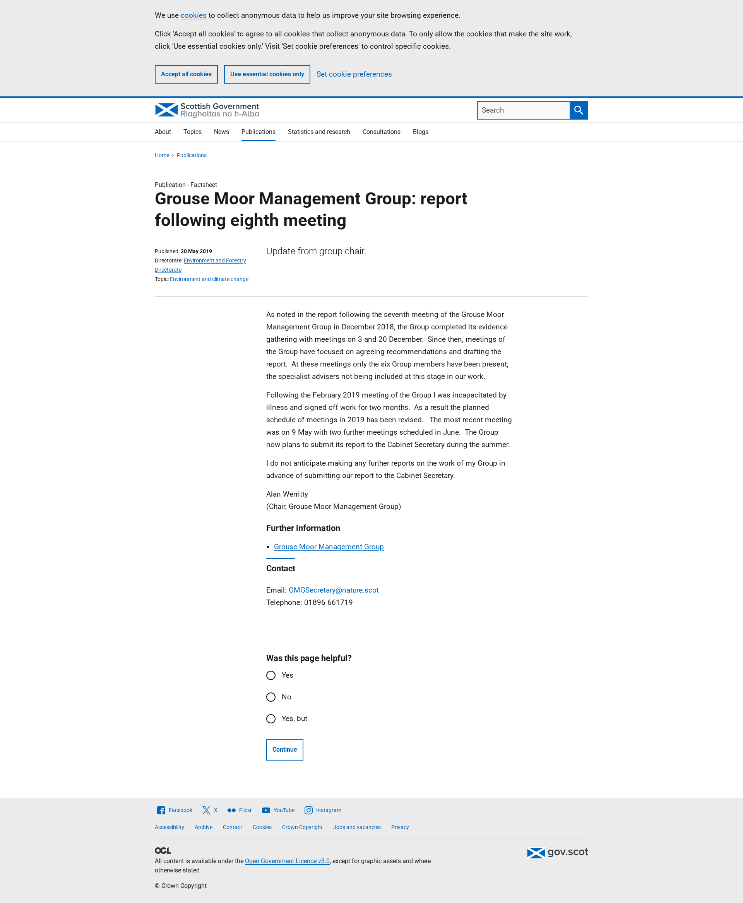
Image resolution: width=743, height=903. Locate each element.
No (286, 696)
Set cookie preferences (354, 74)
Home (162, 155)
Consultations (382, 131)
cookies (194, 15)
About (163, 131)
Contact (232, 827)
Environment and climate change (209, 279)
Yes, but (294, 718)
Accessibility (169, 827)
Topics (192, 131)
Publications (258, 131)
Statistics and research (319, 131)
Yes (287, 675)
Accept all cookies (186, 74)
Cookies (262, 827)
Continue (284, 749)
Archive (203, 827)
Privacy (400, 827)
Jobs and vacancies (357, 827)
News (221, 131)
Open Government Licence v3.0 (287, 861)
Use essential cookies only (267, 74)
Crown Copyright (302, 827)
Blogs (420, 131)
